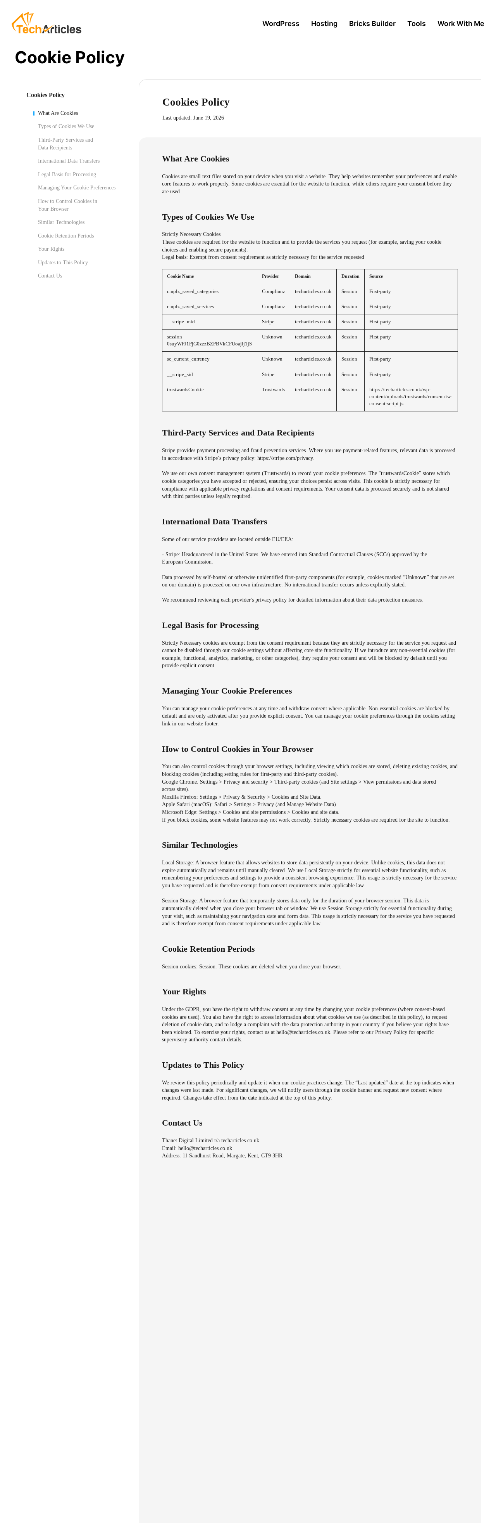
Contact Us (50, 276)
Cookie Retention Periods (66, 235)
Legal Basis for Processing (67, 174)
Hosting (324, 23)
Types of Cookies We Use (66, 126)
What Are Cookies (58, 113)
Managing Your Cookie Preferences (76, 188)
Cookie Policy (70, 57)
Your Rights (51, 249)
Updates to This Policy (63, 262)
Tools (416, 23)
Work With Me (460, 23)
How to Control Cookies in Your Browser (67, 205)
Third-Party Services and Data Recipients (65, 143)
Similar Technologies (61, 222)
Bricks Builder (372, 23)
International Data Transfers (69, 160)
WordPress (281, 23)
